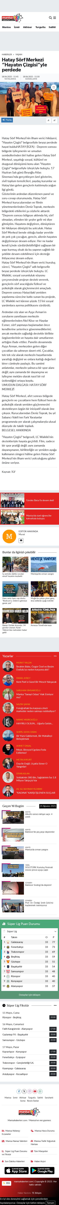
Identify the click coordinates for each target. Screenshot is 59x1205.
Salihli (52, 27)
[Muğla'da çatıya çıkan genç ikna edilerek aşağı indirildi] (44, 589)
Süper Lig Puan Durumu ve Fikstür (14, 1153)
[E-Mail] (21, 540)
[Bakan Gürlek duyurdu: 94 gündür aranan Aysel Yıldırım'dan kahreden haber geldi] (15, 616)
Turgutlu (40, 27)
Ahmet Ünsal (23, 746)
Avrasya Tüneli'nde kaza (41, 625)
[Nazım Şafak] (8, 707)
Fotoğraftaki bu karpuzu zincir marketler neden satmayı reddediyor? (36, 709)
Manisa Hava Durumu (45, 1131)
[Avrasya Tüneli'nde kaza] (44, 616)
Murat (22, 534)
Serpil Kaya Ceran (26, 732)
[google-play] (42, 1171)
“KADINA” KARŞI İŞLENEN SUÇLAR (35, 793)
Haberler (7, 55)
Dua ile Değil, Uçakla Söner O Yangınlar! (31, 765)
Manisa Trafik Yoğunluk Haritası (43, 1142)
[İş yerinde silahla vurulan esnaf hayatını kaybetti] (15, 564)
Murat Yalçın (24, 663)
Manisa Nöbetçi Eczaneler (11, 1132)
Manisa (6, 27)
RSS (8, 1183)
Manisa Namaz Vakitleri (16, 1141)
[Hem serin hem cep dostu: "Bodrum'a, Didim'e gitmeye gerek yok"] (15, 589)
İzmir (17, 27)
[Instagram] (29, 1091)
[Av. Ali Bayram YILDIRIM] (8, 791)
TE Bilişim (36, 1193)
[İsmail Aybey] (8, 680)
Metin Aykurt (24, 760)
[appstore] (17, 1171)
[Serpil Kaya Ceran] (8, 735)
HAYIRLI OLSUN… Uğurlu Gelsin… (34, 723)
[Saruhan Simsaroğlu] (8, 694)
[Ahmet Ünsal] (8, 749)
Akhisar (27, 27)
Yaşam (18, 55)
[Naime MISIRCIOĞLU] (8, 721)
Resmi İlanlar (33, 1101)
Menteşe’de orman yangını (42, 574)
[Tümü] (55, 656)
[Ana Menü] (54, 18)
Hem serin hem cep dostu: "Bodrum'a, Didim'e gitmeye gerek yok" (14, 600)
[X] (24, 1091)
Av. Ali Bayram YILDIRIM (29, 789)
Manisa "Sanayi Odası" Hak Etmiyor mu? (34, 696)
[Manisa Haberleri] (12, 18)
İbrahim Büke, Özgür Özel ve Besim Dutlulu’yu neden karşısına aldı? (35, 668)
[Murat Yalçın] (8, 666)
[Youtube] (35, 1091)
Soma (22, 1101)
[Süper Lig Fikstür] (55, 1005)
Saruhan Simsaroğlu (28, 690)
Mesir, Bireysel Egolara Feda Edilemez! (31, 751)
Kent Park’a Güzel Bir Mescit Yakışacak (36, 682)
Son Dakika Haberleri (15, 1161)
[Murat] (9, 536)
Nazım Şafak (23, 704)
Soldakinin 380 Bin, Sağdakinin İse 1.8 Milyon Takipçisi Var (36, 779)
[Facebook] (19, 1091)
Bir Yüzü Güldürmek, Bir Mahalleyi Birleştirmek (34, 737)
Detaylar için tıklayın (29, 995)
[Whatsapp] (40, 1091)
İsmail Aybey (23, 678)
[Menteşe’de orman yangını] (44, 564)
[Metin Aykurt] (8, 763)
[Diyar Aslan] (8, 777)
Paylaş (9, 120)
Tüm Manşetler (41, 1151)
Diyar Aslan (23, 774)
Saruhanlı (49, 1098)
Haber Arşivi (40, 1161)
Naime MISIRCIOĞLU (26, 720)
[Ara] (50, 18)
